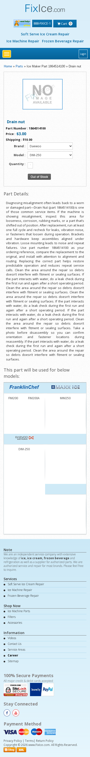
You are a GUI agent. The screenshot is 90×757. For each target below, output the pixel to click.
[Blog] (10, 749)
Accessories (15, 623)
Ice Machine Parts (19, 611)
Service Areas (16, 650)
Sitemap (13, 661)
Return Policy (45, 741)
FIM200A (34, 398)
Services (10, 579)
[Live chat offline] (22, 22)
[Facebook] (7, 712)
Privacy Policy (13, 741)
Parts (19, 66)
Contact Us (14, 644)
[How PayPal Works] (43, 689)
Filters (12, 617)
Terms (29, 741)
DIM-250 (24, 449)
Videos (12, 638)
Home (8, 66)
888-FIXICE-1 (42, 23)
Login (83, 54)
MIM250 (65, 398)
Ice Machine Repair (22, 40)
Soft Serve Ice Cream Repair (45, 34)
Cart (66, 23)
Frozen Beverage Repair (63, 40)
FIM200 (13, 398)
